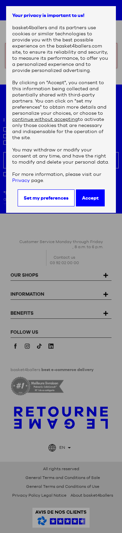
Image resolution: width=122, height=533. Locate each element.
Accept (90, 198)
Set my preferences (46, 198)
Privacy (21, 180)
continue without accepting (45, 119)
